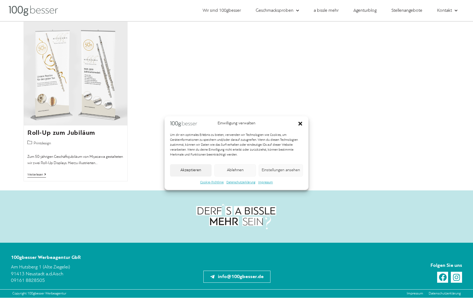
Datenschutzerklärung (240, 182)
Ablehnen (235, 170)
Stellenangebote (406, 10)
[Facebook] (442, 277)
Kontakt (444, 10)
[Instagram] (456, 277)
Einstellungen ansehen (281, 170)
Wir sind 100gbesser (222, 10)
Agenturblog (365, 10)
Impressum (265, 182)
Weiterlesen (36, 174)
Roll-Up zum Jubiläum (61, 133)
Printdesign (42, 143)
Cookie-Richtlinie (212, 182)
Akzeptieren (190, 170)
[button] (300, 124)
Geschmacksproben (274, 10)
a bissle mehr (326, 10)
